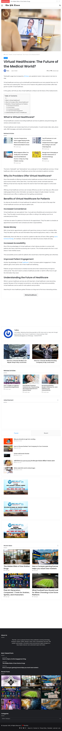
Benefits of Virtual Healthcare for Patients (17, 104)
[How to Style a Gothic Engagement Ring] (11, 680)
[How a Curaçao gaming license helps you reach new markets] (45, 556)
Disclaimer (49, 728)
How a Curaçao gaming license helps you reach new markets (25, 1)
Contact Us (36, 728)
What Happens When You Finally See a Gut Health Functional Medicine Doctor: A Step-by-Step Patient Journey (21, 157)
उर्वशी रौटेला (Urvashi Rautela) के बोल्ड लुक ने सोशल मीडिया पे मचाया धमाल (34, 461)
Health (10, 54)
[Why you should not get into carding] (8, 441)
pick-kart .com (56, 728)
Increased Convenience (13, 105)
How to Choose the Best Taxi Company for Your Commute (31, 446)
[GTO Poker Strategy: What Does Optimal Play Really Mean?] (51, 692)
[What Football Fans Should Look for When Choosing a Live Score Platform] (45, 580)
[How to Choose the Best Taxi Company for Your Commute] (8, 449)
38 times (26, 76)
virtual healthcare (31, 295)
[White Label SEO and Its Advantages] (8, 470)
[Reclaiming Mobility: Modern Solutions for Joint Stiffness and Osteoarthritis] (50, 379)
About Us (30, 728)
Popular (16, 433)
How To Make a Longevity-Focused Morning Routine (11, 386)
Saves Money (11, 107)
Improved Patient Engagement (15, 110)
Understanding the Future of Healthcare (16, 112)
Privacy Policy (43, 728)
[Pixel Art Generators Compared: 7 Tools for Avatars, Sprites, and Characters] (17, 580)
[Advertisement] (31, 312)
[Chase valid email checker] (8, 456)
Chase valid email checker (21, 453)
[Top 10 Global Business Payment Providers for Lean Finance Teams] (31, 704)
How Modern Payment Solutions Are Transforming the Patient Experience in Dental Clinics (31, 388)
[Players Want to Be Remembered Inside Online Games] (11, 704)
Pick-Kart (26, 725)
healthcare (25, 262)
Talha (8, 70)
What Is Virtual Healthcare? (13, 100)
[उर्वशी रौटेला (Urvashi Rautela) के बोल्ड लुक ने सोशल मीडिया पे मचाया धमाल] (8, 463)
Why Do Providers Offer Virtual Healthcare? (17, 102)
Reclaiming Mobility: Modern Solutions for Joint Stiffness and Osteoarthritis (50, 388)
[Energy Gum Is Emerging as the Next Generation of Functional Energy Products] (36, 154)
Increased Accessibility (13, 109)
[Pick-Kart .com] (12, 5)
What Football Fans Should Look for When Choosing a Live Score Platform (45, 592)
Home (6, 54)
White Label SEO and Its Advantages (24, 468)
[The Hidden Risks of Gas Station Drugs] (17, 556)
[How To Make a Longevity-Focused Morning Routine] (12, 379)
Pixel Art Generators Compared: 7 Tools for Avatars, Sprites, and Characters (17, 592)
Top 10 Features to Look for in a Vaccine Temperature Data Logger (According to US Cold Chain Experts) (50, 143)
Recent (46, 433)
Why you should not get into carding (24, 439)
